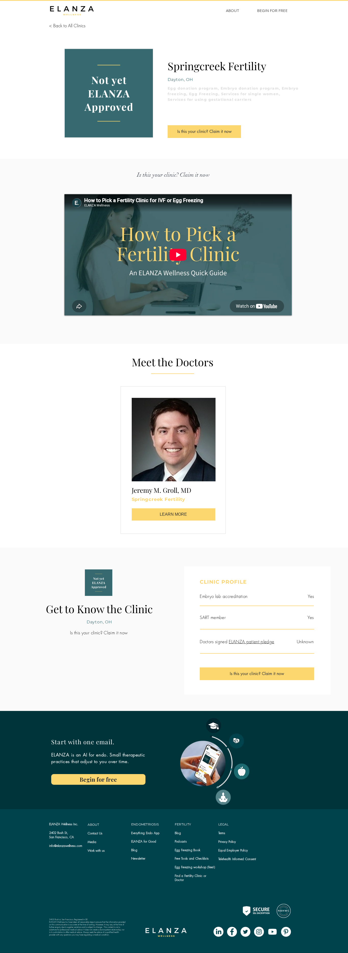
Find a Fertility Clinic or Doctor (190, 878)
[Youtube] (272, 932)
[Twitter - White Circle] (245, 932)
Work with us (96, 850)
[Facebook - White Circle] (232, 932)
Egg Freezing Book (187, 850)
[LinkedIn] (218, 932)
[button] (138, 858)
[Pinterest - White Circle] (286, 932)
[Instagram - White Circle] (259, 932)
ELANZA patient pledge (251, 641)
